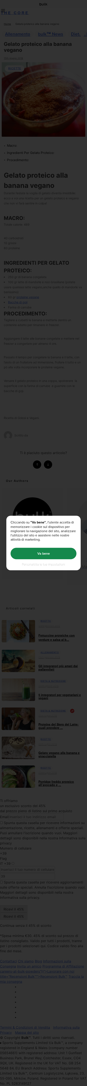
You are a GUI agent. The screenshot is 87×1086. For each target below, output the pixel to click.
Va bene (43, 553)
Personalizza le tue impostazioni (43, 564)
